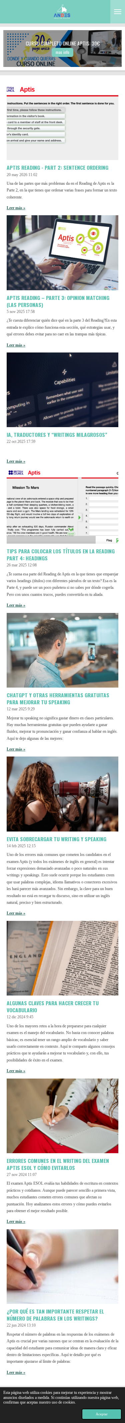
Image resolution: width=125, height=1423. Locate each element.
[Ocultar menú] (117, 11)
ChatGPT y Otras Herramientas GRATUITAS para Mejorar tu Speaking (58, 698)
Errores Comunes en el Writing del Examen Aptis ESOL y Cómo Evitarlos (58, 1164)
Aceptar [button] (102, 1414)
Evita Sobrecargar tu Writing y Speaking (56, 839)
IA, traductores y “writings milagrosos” (57, 434)
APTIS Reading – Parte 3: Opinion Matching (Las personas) (58, 301)
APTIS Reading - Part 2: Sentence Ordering (57, 167)
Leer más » (16, 208)
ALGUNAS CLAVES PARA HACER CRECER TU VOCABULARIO (53, 1006)
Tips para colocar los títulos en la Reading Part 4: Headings (61, 554)
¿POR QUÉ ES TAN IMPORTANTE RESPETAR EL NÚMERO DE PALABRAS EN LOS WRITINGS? (55, 1314)
